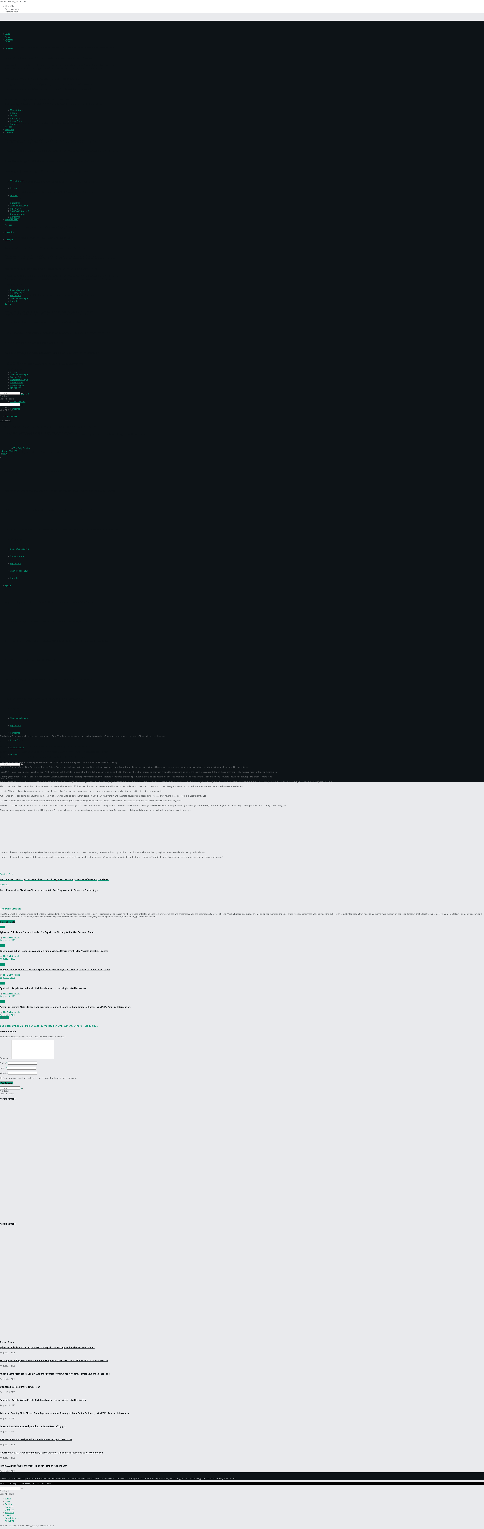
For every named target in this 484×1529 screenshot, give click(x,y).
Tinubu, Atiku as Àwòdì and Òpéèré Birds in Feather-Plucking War (33, 1465)
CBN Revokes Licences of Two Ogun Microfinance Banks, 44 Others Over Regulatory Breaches (53, 103)
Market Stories (17, 385)
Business (9, 39)
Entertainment (11, 416)
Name (3, 1063)
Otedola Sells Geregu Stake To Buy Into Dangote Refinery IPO (37, 99)
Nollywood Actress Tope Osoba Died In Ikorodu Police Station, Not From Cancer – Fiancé (51, 510)
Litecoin (14, 195)
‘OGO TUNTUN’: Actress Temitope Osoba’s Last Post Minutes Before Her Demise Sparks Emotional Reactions (61, 529)
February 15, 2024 (8, 451)
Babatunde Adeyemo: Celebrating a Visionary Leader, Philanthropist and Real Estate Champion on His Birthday (62, 275)
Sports (8, 585)
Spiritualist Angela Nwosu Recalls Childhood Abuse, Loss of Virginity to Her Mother (43, 988)
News (7, 41)
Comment (5, 1058)
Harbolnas (15, 408)
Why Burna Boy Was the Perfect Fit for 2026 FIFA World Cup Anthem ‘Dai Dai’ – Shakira (49, 602)
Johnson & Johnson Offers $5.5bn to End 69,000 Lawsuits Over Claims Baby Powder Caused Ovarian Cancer (60, 65)
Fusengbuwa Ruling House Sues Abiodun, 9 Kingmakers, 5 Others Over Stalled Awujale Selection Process (54, 751)
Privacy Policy (11, 11)
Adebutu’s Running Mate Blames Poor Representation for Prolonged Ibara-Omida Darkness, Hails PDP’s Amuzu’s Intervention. (65, 1007)
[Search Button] (22, 764)
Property (14, 124)
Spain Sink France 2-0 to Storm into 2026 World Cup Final (34, 660)
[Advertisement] (75, 831)
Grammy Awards (17, 401)
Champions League (19, 570)
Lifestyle (9, 239)
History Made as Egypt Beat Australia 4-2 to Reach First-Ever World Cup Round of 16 (48, 679)
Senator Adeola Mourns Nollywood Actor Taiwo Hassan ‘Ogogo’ (33, 1426)
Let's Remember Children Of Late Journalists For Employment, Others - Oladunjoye (49, 1025)
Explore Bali (15, 563)
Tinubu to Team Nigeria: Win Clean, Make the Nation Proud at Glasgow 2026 (44, 698)
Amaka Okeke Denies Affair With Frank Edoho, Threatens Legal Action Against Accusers (49, 295)
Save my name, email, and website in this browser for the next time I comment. (40, 1078)
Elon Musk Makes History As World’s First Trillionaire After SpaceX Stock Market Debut (49, 142)
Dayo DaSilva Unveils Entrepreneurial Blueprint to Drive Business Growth (42, 123)
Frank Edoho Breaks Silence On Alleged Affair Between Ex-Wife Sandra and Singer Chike (50, 181)
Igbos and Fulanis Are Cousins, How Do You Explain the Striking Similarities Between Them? (47, 746)
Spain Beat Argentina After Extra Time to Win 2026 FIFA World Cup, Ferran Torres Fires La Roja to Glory (57, 641)
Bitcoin (13, 372)
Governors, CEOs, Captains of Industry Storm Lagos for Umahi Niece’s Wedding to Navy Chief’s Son (51, 1452)
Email (3, 1068)
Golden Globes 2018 (19, 549)
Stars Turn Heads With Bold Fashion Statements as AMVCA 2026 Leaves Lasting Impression (52, 192)
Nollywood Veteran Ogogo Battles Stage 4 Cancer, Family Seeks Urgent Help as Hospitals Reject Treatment (60, 490)
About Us (9, 6)
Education (9, 1512)
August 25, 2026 (7, 940)
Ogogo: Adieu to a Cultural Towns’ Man (20, 1386)
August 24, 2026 (7, 996)
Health (8, 1515)
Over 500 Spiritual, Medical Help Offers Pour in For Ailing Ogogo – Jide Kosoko (45, 471)
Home (7, 34)
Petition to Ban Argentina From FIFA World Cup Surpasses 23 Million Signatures (46, 621)
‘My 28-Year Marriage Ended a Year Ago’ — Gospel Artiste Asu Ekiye (39, 452)
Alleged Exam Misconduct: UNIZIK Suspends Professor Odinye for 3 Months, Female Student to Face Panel (55, 757)
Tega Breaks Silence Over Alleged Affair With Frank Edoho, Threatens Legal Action (47, 314)
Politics (8, 225)
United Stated (16, 121)
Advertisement (12, 9)
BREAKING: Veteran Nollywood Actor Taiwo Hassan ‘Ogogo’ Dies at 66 (41, 227)
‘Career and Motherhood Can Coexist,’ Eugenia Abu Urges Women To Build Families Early (51, 256)
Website (4, 1073)
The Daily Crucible (22, 448)
